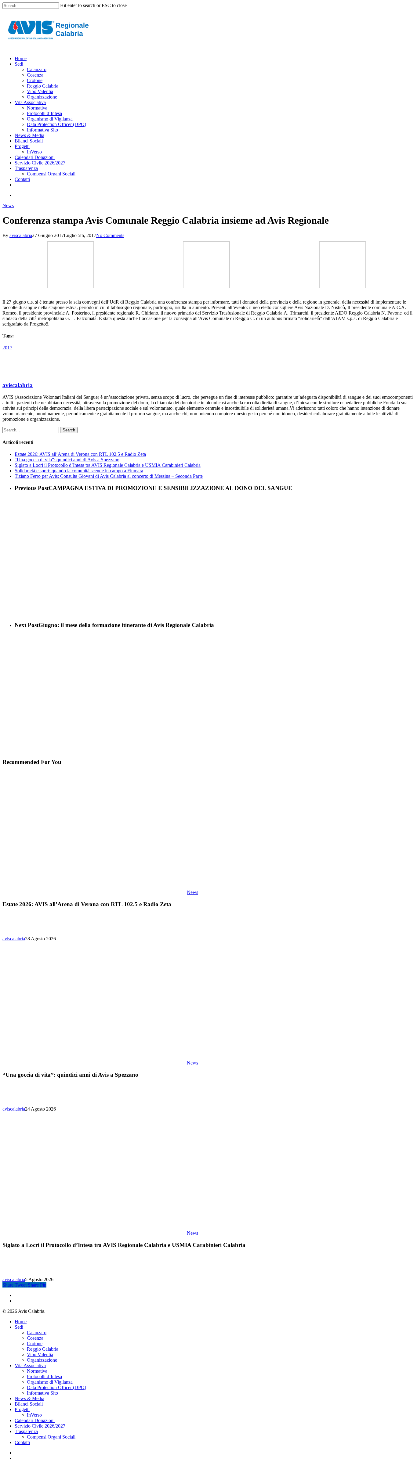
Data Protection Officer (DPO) (56, 1387)
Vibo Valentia (40, 1354)
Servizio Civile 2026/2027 (40, 1425)
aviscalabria (20, 235)
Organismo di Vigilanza (50, 1382)
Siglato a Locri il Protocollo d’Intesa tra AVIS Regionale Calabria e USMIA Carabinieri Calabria (108, 465)
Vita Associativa (30, 1365)
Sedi (19, 1327)
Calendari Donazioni (35, 1420)
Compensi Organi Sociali (51, 1436)
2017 (7, 347)
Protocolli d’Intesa (44, 1376)
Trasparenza (26, 1431)
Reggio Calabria (42, 1349)
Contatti (22, 1442)
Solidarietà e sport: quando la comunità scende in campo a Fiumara (79, 470)
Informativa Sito (42, 1393)
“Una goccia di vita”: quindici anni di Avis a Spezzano (67, 459)
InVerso (34, 1414)
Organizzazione (42, 1360)
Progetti (22, 1409)
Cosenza (35, 1338)
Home (21, 1321)
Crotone (34, 1343)
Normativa (37, 1371)
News (8, 205)
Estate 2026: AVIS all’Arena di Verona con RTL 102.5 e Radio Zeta (80, 454)
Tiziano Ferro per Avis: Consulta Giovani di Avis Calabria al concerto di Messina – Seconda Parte (109, 476)
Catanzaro (36, 1332)
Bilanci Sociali (29, 1404)
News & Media (29, 1398)
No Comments (110, 235)
